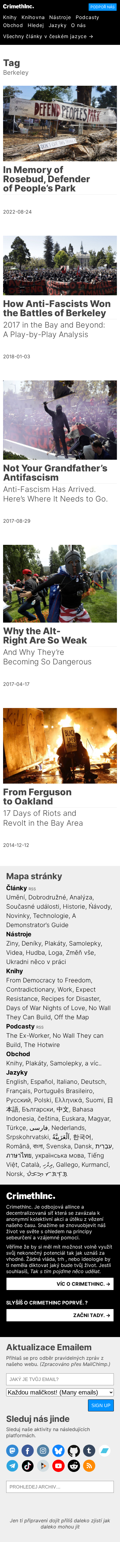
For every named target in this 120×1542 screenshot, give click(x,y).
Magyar (98, 1118)
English (16, 1081)
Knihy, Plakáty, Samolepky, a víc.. (54, 1063)
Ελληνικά (68, 1100)
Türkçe (16, 1127)
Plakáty (55, 943)
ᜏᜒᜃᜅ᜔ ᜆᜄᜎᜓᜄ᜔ (46, 1174)
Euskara (73, 1118)
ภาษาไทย (19, 1155)
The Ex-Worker (27, 1035)
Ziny (12, 943)
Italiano (67, 1081)
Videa (14, 952)
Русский (18, 1100)
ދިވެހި (48, 1164)
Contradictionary (30, 989)
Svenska (58, 1146)
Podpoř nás (102, 7)
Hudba (35, 952)
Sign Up (100, 1405)
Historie (74, 906)
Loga (55, 952)
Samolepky (85, 943)
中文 (63, 1109)
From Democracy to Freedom (48, 980)
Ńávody (99, 906)
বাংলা (38, 1146)
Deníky (31, 943)
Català (30, 1164)
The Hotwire (42, 1044)
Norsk (14, 1174)
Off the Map (71, 1017)
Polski (42, 1100)
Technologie (51, 915)
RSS (32, 889)
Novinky (18, 915)
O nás (78, 25)
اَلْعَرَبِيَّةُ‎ (61, 1137)
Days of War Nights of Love (45, 1008)
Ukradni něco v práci (36, 962)
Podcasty (87, 17)
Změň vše (80, 952)
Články (16, 888)
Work (65, 989)
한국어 (82, 1137)
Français (18, 1091)
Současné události (32, 906)
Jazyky (58, 25)
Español (41, 1081)
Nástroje (60, 17)
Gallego (67, 1164)
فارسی (39, 1127)
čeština (48, 1118)
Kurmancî (95, 1164)
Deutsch (93, 1081)
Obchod (13, 25)
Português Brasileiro (63, 1091)
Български (37, 1109)
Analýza (81, 897)
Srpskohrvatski (27, 1137)
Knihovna (33, 17)
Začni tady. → (91, 1315)
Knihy (10, 17)
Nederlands (68, 1127)
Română (18, 1146)
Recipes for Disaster (70, 998)
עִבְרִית (103, 1146)
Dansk (83, 1146)
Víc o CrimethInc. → (83, 1284)
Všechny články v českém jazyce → (48, 36)
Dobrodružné (47, 897)
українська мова (59, 1155)
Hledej (36, 25)
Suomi (95, 1100)
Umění (15, 897)
